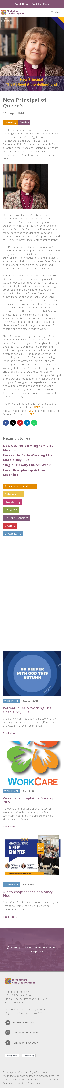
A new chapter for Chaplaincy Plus (28, 893)
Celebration (13, 494)
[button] (32, 949)
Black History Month (20, 486)
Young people (15, 628)
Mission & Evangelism (21, 549)
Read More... (10, 733)
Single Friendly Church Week (27, 465)
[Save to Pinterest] (20, 423)
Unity (8, 612)
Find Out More (40, 3)
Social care (12, 581)
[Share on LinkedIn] (27, 423)
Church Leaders (16, 518)
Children (11, 510)
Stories (24, 122)
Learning (10, 122)
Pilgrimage (12, 565)
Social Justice (14, 588)
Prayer (9, 573)
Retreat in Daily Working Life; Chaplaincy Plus (28, 710)
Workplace (12, 620)
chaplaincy (12, 502)
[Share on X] (13, 423)
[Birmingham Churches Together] (13, 12)
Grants (9, 526)
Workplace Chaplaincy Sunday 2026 (28, 800)
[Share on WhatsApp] (34, 423)
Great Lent (12, 533)
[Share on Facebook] (6, 423)
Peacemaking (14, 557)
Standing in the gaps (20, 596)
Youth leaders (15, 636)
